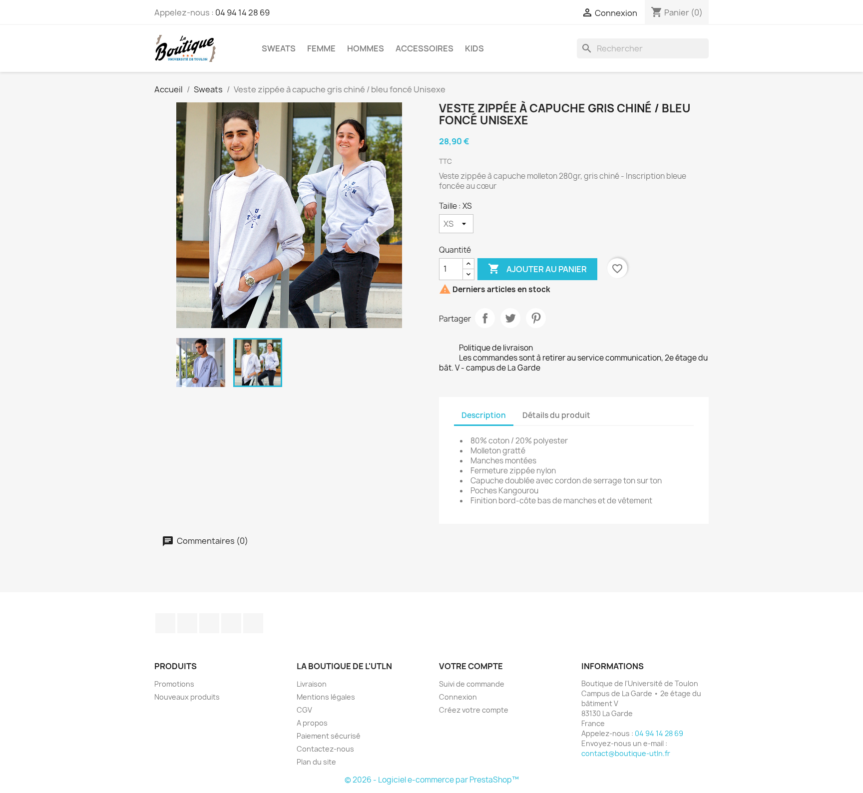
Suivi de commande (471, 684)
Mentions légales (326, 697)
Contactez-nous (325, 749)
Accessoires (424, 48)
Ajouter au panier (537, 269)
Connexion (458, 697)
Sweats (279, 48)
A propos (312, 723)
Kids (474, 48)
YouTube (209, 623)
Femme (321, 48)
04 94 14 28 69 (242, 12)
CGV (304, 710)
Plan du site (316, 762)
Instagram (231, 623)
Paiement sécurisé (329, 736)
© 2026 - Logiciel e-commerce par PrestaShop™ (432, 780)
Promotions (174, 684)
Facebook (165, 623)
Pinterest (536, 318)
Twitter (187, 623)
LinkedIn (253, 623)
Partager (485, 318)
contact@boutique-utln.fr (625, 753)
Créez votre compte (473, 710)
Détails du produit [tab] (556, 415)
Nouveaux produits (187, 697)
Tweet (510, 318)
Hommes (365, 48)
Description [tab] (483, 415)
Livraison (312, 684)
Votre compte (471, 666)
